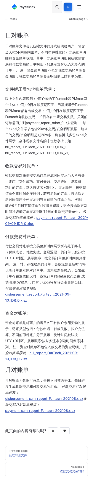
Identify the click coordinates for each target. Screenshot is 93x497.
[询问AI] (68, 7)
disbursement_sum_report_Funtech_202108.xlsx (44, 398)
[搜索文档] (57, 7)
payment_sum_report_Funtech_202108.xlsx (40, 410)
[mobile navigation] (79, 7)
